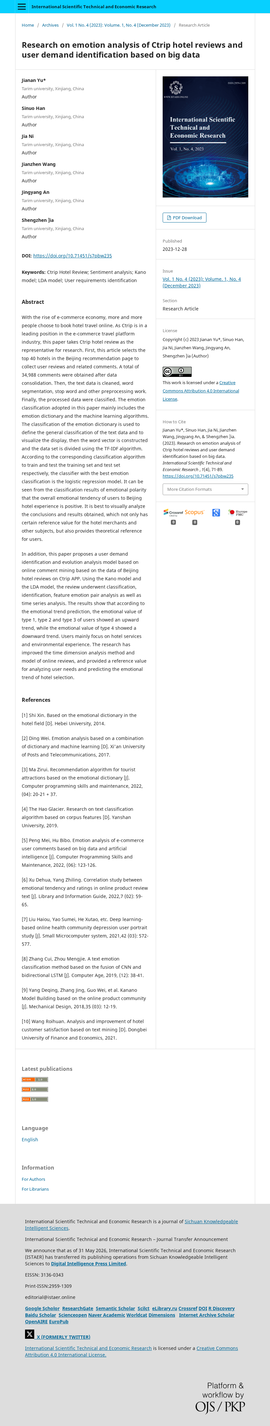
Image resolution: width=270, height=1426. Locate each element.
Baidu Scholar (40, 1315)
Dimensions (161, 1315)
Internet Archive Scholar (206, 1315)
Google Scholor (42, 1308)
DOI (203, 1308)
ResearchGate (77, 1308)
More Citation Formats (189, 489)
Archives (50, 25)
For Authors (33, 1179)
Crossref (187, 1308)
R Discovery (221, 1308)
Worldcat (136, 1315)
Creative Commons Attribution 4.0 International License (201, 391)
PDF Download (187, 218)
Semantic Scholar (115, 1308)
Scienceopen (73, 1315)
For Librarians (35, 1189)
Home (28, 25)
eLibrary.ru (164, 1308)
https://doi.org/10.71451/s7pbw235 (72, 255)
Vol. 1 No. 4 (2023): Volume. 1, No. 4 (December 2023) (119, 25)
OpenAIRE (36, 1321)
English (30, 1139)
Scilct (143, 1308)
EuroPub (58, 1321)
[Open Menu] (21, 6)
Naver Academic (106, 1315)
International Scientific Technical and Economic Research (94, 7)
